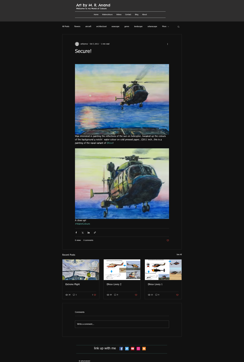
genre (126, 26)
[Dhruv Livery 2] (122, 269)
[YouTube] (132, 348)
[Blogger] (144, 348)
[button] (144, 15)
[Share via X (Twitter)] (82, 232)
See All (179, 254)
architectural (101, 26)
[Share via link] (95, 232)
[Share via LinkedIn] (88, 232)
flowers (77, 26)
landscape (138, 26)
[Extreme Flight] (80, 269)
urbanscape (152, 26)
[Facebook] (121, 348)
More (164, 26)
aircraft (88, 26)
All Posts (65, 26)
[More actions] (167, 44)
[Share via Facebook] (76, 232)
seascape (115, 26)
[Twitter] (127, 348)
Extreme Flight (72, 284)
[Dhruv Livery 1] (163, 269)
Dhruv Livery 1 (155, 284)
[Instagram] (138, 348)
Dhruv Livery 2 (114, 284)
